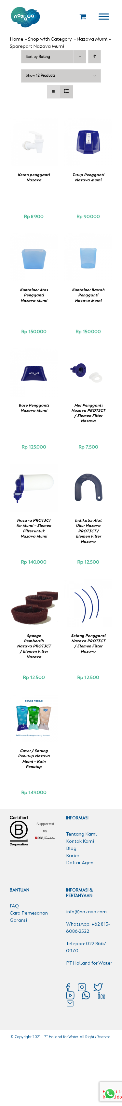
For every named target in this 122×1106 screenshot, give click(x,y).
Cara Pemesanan (29, 913)
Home (16, 39)
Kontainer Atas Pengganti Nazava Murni (34, 295)
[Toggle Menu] (104, 16)
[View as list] (66, 91)
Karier (72, 855)
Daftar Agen (79, 862)
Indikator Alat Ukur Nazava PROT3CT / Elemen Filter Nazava (88, 531)
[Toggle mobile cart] (83, 16)
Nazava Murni (91, 39)
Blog (71, 848)
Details (34, 149)
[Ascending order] (94, 56)
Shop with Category (50, 39)
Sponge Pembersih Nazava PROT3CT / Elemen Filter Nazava (34, 646)
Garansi (18, 920)
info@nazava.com (86, 912)
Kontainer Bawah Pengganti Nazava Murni (88, 295)
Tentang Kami (81, 834)
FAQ (14, 906)
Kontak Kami (80, 841)
